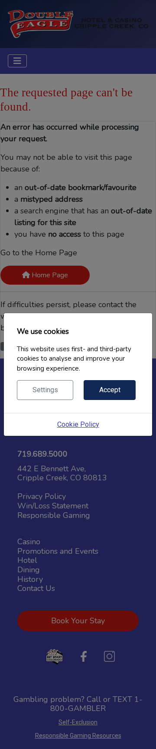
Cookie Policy (78, 424)
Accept (109, 390)
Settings (45, 390)
